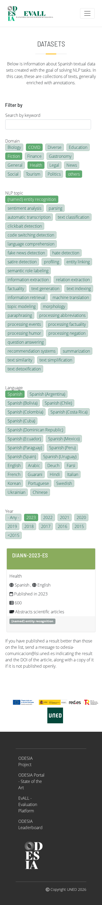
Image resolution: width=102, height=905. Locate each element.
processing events (24, 324)
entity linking (78, 262)
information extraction (28, 280)
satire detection (22, 262)
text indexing (79, 288)
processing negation (67, 333)
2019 (12, 526)
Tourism (33, 174)
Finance (34, 156)
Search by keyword (23, 115)
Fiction (14, 156)
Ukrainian (16, 492)
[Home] (32, 13)
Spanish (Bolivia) (22, 403)
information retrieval (26, 297)
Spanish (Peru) (62, 448)
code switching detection (31, 235)
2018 (29, 526)
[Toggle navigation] (87, 13)
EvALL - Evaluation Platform (27, 804)
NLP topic (14, 193)
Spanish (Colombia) (25, 412)
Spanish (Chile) (58, 403)
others (74, 174)
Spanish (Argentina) (47, 394)
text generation (45, 288)
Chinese (40, 492)
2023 (31, 517)
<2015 (13, 535)
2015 (79, 526)
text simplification (55, 360)
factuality (16, 288)
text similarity (20, 360)
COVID (34, 147)
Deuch (53, 465)
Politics (54, 174)
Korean (14, 483)
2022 (48, 517)
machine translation (71, 297)
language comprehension (31, 244)
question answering (26, 342)
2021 (64, 517)
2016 (62, 526)
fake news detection (26, 253)
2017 (45, 526)
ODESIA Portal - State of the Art (31, 781)
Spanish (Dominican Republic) (35, 430)
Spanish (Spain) (22, 456)
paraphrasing (20, 315)
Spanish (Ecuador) (24, 439)
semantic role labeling (28, 271)
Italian (72, 474)
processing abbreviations (62, 315)
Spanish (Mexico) (64, 439)
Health (36, 165)
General (15, 165)
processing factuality (67, 324)
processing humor (24, 333)
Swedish (64, 483)
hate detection (65, 253)
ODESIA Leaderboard (30, 824)
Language (14, 388)
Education (78, 147)
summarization (76, 351)
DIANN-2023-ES (30, 555)
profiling (51, 262)
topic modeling (22, 306)
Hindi (55, 474)
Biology (14, 147)
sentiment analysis (24, 208)
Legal (54, 165)
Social (13, 174)
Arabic (34, 465)
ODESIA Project (25, 761)
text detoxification (24, 369)
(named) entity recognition (32, 199)
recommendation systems (31, 351)
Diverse (54, 147)
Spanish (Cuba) (21, 421)
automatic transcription (29, 217)
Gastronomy (60, 156)
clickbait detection (25, 226)
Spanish (15, 394)
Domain (12, 141)
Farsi (71, 465)
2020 (81, 517)
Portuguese (38, 483)
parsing (55, 208)
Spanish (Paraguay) (25, 448)
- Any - (13, 517)
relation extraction (73, 280)
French (14, 474)
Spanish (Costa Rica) (68, 412)
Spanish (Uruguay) (59, 456)
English (14, 465)
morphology (54, 306)
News (71, 165)
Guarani (35, 474)
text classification (73, 217)
